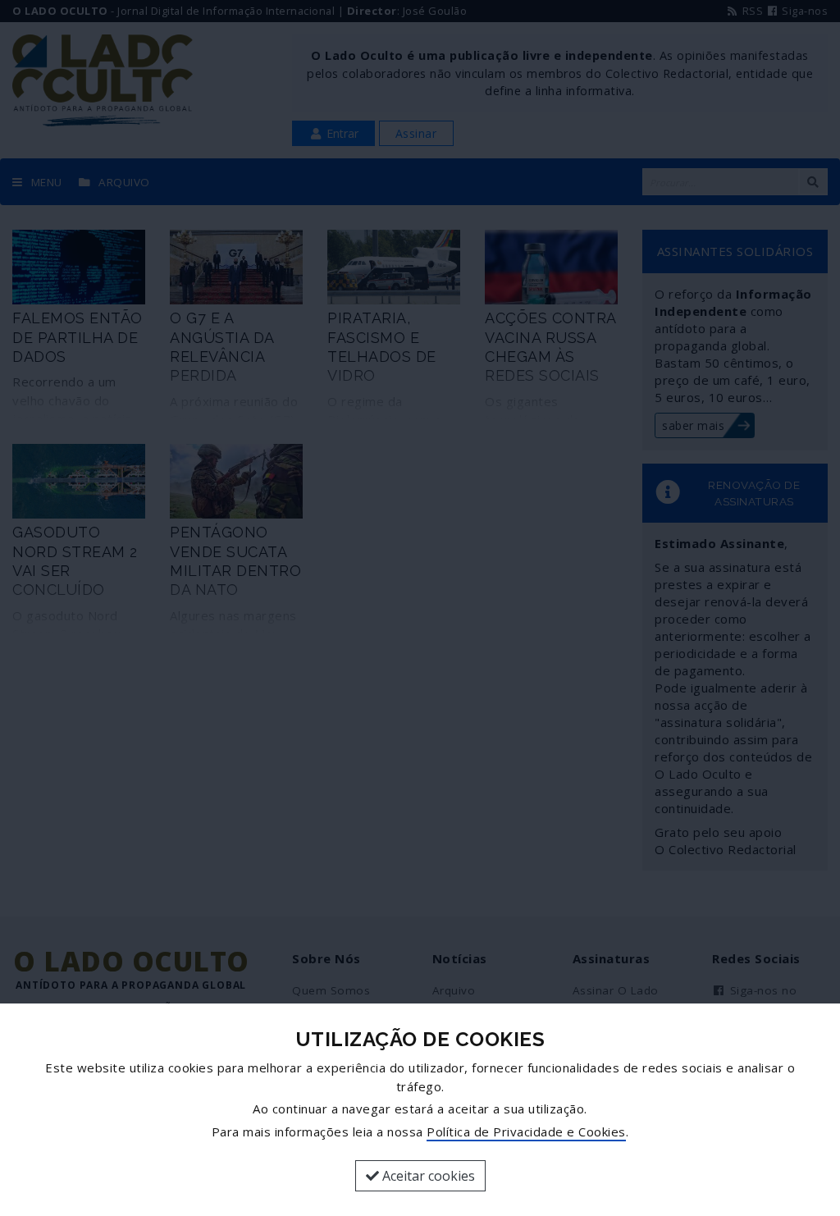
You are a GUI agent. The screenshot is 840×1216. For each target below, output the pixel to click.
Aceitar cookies (427, 1176)
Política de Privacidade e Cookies (526, 1131)
